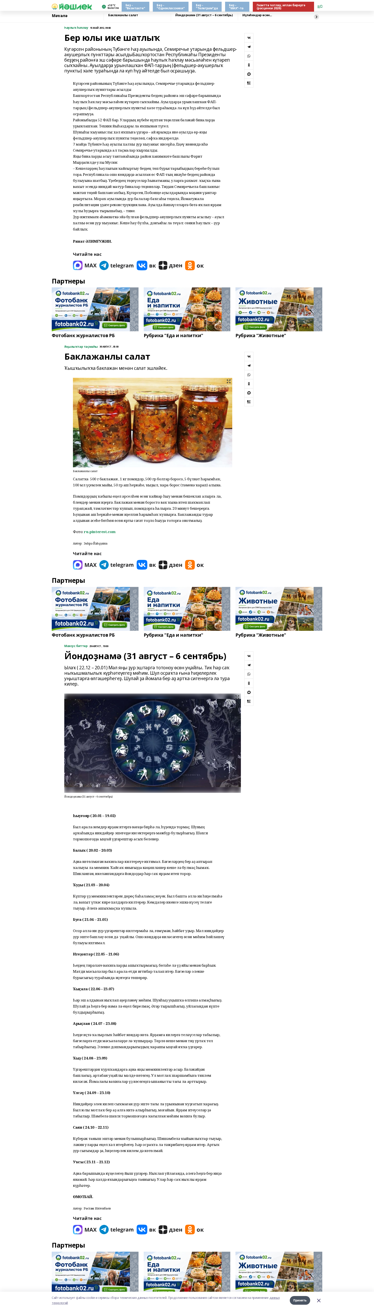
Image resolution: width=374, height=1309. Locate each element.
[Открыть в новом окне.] (85, 265)
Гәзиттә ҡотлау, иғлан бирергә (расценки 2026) (281, 6)
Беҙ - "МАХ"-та (236, 6)
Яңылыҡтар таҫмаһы (81, 347)
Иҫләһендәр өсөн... (257, 15)
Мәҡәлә (59, 15)
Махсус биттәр (76, 646)
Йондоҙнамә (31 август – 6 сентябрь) (204, 15)
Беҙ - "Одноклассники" (171, 6)
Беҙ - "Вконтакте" (135, 6)
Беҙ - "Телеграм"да (207, 6)
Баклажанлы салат (123, 15)
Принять (300, 1300)
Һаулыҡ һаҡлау (76, 28)
